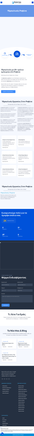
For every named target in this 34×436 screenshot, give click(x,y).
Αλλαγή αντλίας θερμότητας (8, 139)
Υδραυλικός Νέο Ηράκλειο (22, 396)
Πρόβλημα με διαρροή (5, 389)
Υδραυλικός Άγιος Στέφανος (22, 389)
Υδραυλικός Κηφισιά (21, 405)
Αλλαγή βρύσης (21, 139)
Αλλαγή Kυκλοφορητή (23, 169)
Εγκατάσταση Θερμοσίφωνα (6, 387)
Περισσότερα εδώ (5, 147)
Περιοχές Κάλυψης (5, 423)
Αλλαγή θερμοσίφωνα (23, 155)
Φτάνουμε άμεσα (17, 55)
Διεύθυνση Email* (20, 282)
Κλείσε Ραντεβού (5, 55)
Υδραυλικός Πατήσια (21, 407)
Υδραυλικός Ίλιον (21, 387)
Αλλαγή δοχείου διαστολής (8, 155)
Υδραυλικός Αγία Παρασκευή (22, 391)
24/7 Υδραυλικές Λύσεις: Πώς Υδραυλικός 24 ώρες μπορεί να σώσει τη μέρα (9, 356)
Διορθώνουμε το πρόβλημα (29, 55)
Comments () (10, 346)
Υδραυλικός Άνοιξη (21, 411)
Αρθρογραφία (4, 425)
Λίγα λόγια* (3, 293)
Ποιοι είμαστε (4, 419)
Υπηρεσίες (4, 421)
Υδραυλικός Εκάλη (21, 409)
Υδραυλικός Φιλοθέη (21, 400)
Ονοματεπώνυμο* (4, 282)
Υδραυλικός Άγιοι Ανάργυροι (22, 398)
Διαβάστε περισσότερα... (8, 91)
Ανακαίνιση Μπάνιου (5, 391)
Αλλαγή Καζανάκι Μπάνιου (8, 169)
